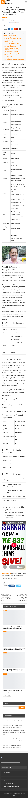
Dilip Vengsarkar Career (12, 46)
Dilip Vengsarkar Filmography (12, 51)
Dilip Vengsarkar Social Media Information (13, 55)
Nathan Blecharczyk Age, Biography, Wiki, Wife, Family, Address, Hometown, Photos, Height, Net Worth (14, 740)
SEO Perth (6, 777)
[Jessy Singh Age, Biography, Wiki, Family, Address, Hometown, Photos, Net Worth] (14, 617)
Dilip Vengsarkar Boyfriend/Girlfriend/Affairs (12, 42)
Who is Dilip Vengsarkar (10, 35)
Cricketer (4, 17)
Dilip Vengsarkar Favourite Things (13, 45)
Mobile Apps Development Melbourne (11, 786)
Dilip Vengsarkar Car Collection (13, 49)
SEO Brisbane (6, 780)
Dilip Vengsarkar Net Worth (12, 48)
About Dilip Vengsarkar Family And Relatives (13, 39)
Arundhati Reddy (6, 573)
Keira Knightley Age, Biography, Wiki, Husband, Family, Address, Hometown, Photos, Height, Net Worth (14, 732)
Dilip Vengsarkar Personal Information (14, 37)
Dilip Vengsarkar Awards (12, 58)
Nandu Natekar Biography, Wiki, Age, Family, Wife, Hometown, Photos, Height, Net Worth (22, 597)
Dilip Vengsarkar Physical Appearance (14, 53)
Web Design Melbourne (8, 783)
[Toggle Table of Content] (23, 33)
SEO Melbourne (7, 772)
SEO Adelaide (6, 775)
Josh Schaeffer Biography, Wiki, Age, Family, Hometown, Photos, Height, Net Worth (6, 597)
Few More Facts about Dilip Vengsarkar (15, 59)
